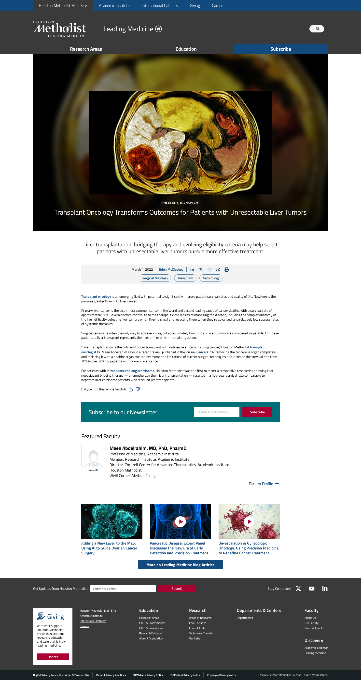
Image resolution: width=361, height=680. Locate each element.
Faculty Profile (261, 484)
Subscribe (280, 49)
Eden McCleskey (171, 269)
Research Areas (86, 49)
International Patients (160, 5)
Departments (245, 617)
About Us (310, 617)
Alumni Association (151, 638)
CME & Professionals (152, 623)
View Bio (93, 470)
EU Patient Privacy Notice (185, 675)
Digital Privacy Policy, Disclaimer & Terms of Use (61, 675)
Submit (177, 588)
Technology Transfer (201, 633)
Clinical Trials (197, 628)
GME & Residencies (151, 628)
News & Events (314, 628)
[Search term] (317, 29)
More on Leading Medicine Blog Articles (180, 565)
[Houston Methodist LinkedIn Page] (325, 588)
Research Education (151, 633)
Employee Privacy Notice (221, 675)
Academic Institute (114, 5)
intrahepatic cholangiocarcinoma (130, 370)
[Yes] (131, 389)
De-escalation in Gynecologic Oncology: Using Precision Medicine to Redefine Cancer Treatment (248, 548)
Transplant (185, 278)
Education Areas (149, 617)
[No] (138, 389)
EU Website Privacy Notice (148, 675)
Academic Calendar (316, 647)
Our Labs (194, 638)
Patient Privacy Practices (111, 675)
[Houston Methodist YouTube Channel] (312, 588)
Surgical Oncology (155, 278)
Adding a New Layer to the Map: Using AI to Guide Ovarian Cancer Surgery (109, 548)
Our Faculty (312, 623)
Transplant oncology (96, 296)
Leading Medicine (315, 652)
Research (198, 610)
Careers (218, 5)
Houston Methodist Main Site (63, 5)
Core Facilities (198, 623)
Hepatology (211, 278)
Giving (195, 5)
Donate (53, 656)
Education (186, 49)
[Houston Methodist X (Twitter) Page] (298, 588)
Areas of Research (200, 617)
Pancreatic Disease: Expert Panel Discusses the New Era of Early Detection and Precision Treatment (179, 548)
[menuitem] (63, 5)
